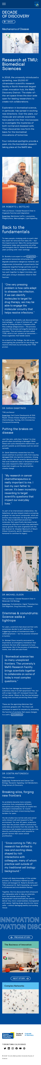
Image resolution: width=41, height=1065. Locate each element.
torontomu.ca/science (14, 1044)
